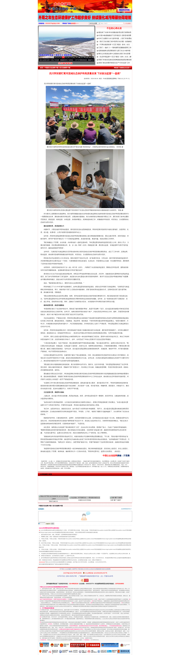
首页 (41, 68)
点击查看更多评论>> (126, 509)
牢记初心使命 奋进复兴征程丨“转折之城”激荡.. (81, 60)
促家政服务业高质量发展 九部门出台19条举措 (114, 50)
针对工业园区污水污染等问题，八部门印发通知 (115, 38)
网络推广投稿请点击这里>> (122, 68)
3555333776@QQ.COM (52, 23)
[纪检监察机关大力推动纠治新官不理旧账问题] (85, 19)
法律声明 (74, 569)
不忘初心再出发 (114, 28)
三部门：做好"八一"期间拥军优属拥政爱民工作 (114, 47)
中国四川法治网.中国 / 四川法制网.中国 (57, 68)
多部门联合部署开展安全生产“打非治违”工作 (114, 63)
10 (79, 57)
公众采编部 (68, 569)
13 (87, 57)
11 (82, 57)
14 (90, 57)
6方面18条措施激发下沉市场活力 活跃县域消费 (114, 35)
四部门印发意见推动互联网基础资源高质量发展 (115, 60)
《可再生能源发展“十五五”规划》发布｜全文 (114, 44)
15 (92, 57)
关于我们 (62, 569)
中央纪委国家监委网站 (110, 78)
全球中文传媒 (54, 5)
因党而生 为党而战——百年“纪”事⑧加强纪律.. (53, 60)
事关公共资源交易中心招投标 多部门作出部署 (114, 53)
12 (84, 57)
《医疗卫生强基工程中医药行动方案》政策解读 (115, 41)
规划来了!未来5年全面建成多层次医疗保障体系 (114, 32)
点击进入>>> (75, 23)
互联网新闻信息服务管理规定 (69, 534)
